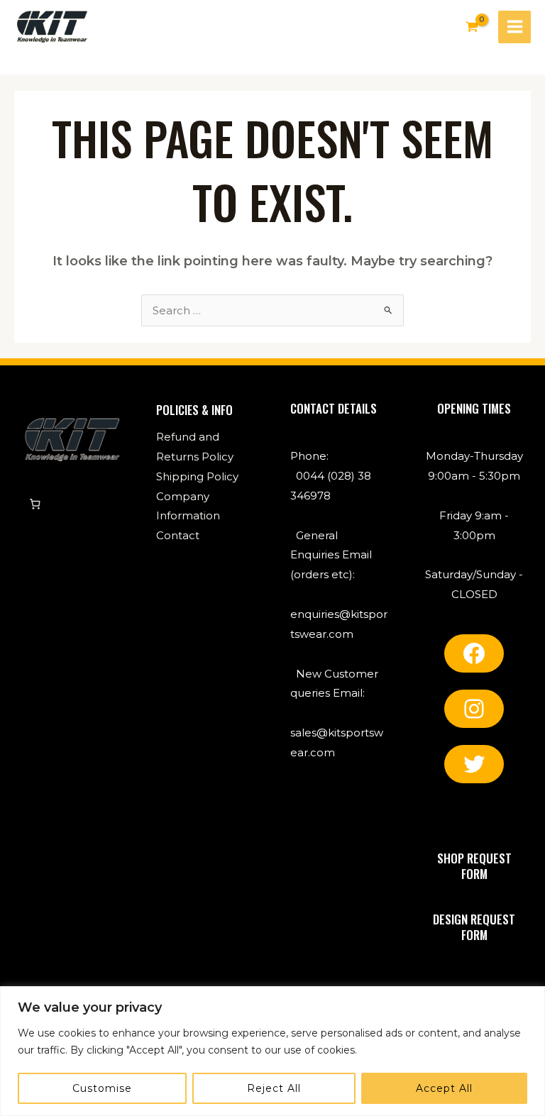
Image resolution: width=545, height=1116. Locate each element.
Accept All (444, 1088)
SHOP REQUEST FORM (474, 866)
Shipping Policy (197, 476)
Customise (102, 1088)
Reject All (274, 1088)
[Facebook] (474, 653)
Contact (177, 535)
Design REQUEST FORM (474, 927)
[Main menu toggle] (514, 27)
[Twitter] (474, 764)
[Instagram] (474, 709)
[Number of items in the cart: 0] (34, 504)
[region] (272, 1051)
